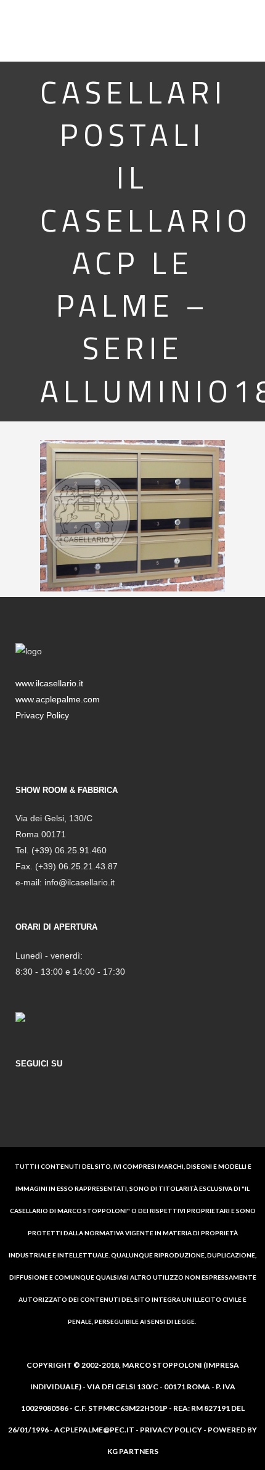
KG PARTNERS (132, 1451)
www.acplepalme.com (57, 699)
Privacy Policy (42, 715)
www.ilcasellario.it (49, 683)
